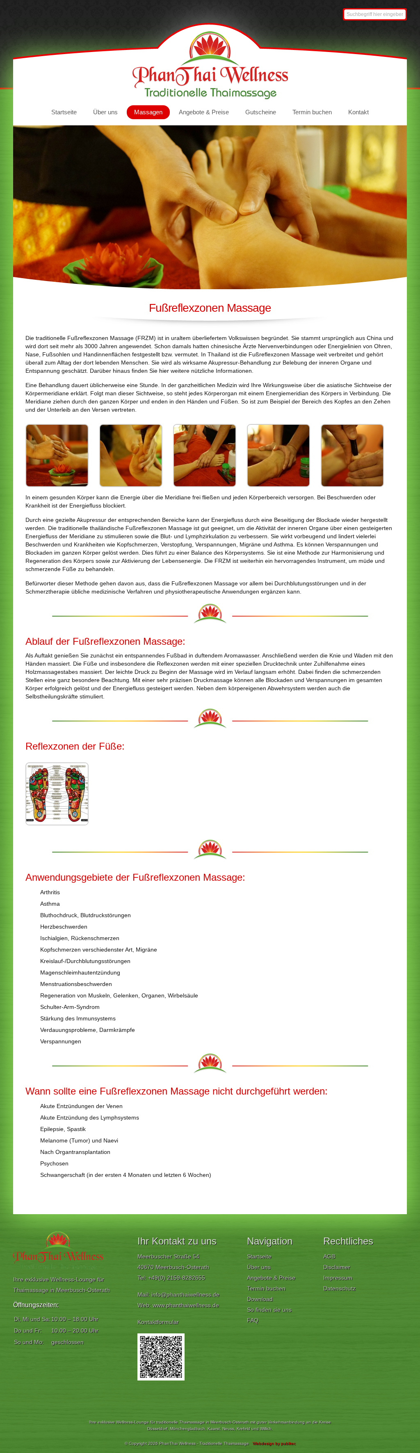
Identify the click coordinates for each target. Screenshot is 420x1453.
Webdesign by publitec (274, 1443)
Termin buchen (312, 112)
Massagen (148, 112)
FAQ (252, 1320)
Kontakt (358, 112)
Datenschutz (339, 1288)
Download (260, 1299)
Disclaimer (336, 1267)
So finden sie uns (269, 1309)
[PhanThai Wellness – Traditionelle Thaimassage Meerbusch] (210, 98)
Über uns (105, 112)
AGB (329, 1256)
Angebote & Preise (204, 112)
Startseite (64, 112)
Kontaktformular (158, 1322)
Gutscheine (260, 112)
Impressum (337, 1277)
